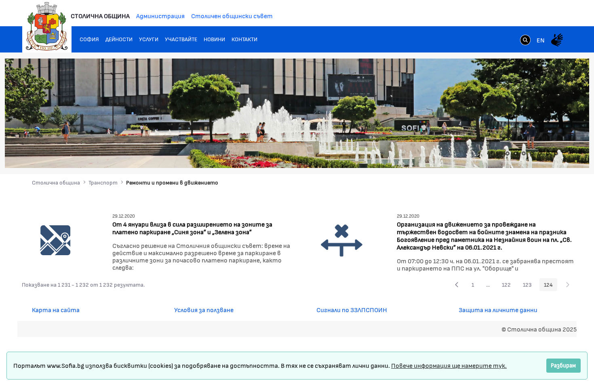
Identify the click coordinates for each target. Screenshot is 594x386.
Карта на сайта (56, 309)
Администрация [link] (160, 15)
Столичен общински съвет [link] (232, 15)
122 (508, 286)
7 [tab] (556, 153)
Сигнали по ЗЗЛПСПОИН (351, 309)
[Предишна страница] (456, 284)
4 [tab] (532, 153)
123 (529, 286)
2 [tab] (516, 153)
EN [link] (541, 40)
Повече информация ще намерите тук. (449, 365)
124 (550, 286)
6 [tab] (548, 153)
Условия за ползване (204, 309)
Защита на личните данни (498, 309)
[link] (525, 41)
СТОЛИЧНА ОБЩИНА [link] (100, 15)
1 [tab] (508, 153)
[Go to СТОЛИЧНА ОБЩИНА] (47, 26)
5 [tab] (540, 153)
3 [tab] (524, 153)
